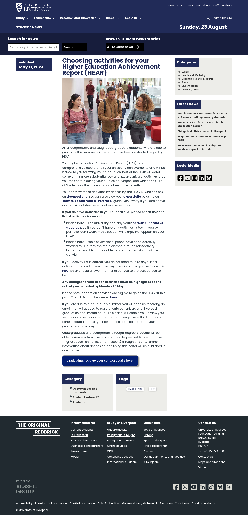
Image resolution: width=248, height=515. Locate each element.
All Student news (120, 46)
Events (185, 72)
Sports (185, 82)
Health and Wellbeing (194, 75)
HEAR (152, 389)
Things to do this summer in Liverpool (201, 131)
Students (79, 402)
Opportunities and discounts (197, 79)
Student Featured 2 (86, 397)
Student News (29, 27)
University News (191, 89)
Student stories (190, 86)
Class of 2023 (135, 389)
